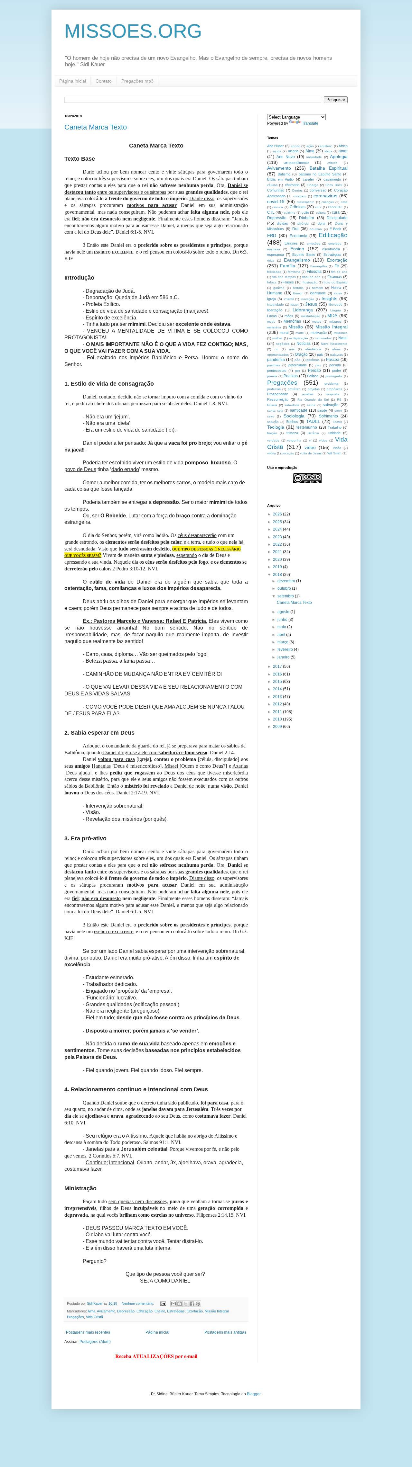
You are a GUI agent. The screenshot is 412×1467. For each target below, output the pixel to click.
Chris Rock (333, 185)
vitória (271, 453)
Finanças (334, 277)
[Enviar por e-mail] (173, 1304)
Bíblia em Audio (280, 179)
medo (271, 321)
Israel (294, 304)
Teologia (275, 427)
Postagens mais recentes (88, 1332)
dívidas (282, 223)
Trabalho (335, 427)
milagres (335, 321)
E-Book (335, 229)
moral (284, 333)
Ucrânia (313, 433)
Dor (295, 229)
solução (273, 422)
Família (287, 265)
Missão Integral (217, 1311)
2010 (278, 719)
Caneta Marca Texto (95, 127)
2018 (278, 574)
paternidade (297, 365)
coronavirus (325, 195)
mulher (277, 338)
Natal (343, 338)
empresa (273, 249)
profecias (274, 389)
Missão (295, 326)
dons (321, 223)
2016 (278, 674)
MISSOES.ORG (133, 31)
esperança (275, 254)
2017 (278, 666)
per (297, 370)
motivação (319, 333)
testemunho (306, 427)
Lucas (272, 316)
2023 (278, 537)
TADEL (313, 421)
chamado (292, 185)
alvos (328, 151)
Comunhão (275, 190)
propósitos (334, 389)
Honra (336, 288)
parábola (313, 360)
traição (272, 433)
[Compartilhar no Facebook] (192, 1304)
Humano (274, 293)
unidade (334, 433)
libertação (274, 310)
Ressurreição (277, 399)
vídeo (310, 447)
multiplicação (298, 338)
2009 (278, 726)
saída (311, 405)
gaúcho (279, 288)
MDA (332, 315)
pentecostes (276, 370)
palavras (336, 354)
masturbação (310, 316)
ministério (274, 327)
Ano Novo (285, 157)
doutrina (316, 229)
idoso (338, 293)
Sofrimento (328, 416)
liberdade (335, 304)
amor (343, 151)
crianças (328, 202)
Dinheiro (306, 218)
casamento (332, 179)
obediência (313, 349)
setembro (286, 596)
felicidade (274, 271)
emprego (335, 243)
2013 (278, 696)
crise (344, 202)
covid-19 (276, 201)
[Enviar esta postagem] (163, 1303)
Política (312, 376)
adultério (326, 146)
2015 (278, 681)
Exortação (195, 1311)
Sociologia (294, 415)
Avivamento (106, 1311)
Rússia (272, 405)
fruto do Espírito (335, 282)
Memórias (292, 321)
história (298, 288)
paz (318, 365)
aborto (295, 146)
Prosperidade (277, 394)
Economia (298, 236)
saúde (322, 410)
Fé (336, 266)
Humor (298, 293)
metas (316, 321)
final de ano (311, 277)
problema (331, 383)
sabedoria (292, 405)
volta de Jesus (311, 453)
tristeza (292, 433)
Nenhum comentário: (138, 1303)
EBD (271, 235)
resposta (332, 394)
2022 (278, 544)
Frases (288, 282)
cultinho (289, 212)
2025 (278, 522)
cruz (318, 207)
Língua (335, 310)
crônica (277, 207)
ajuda (277, 151)
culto (305, 212)
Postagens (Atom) (95, 1341)
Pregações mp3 (137, 81)
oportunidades (278, 354)
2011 (278, 712)
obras (336, 349)
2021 (278, 552)
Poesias (291, 376)
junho (282, 619)
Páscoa (332, 359)
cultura (321, 212)
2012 (278, 704)
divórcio (303, 223)
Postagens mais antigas (225, 1332)
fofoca (271, 282)
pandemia (276, 359)
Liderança (303, 309)
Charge (312, 185)
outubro (284, 588)
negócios (282, 343)
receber (307, 394)
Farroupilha (318, 266)
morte (299, 333)
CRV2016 (335, 207)
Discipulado (337, 218)
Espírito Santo (303, 254)
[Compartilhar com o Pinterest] (198, 1304)
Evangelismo (297, 260)
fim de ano (339, 271)
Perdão (314, 370)
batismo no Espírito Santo (320, 174)
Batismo (284, 174)
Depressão (126, 1311)
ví (310, 440)
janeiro (284, 657)
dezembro (286, 581)
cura (336, 212)
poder (336, 370)
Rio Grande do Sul (313, 399)
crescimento (305, 202)
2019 (278, 567)
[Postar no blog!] (179, 1304)
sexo (270, 416)
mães (289, 316)
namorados (323, 338)
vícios (323, 440)
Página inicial (72, 81)
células (272, 185)
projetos (314, 389)
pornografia (333, 376)
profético (294, 389)
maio (282, 627)
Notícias (303, 343)
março (283, 642)
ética (270, 260)
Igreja (271, 299)
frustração (310, 282)
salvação (331, 405)
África (343, 146)
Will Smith (334, 453)
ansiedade (314, 157)
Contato (104, 81)
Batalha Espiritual (329, 168)
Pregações (75, 1317)
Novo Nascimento (334, 343)
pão (297, 360)
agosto (283, 612)
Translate (310, 123)
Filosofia (314, 271)
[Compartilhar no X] (186, 1304)
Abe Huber (275, 146)
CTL (271, 212)
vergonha (294, 440)
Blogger (253, 1394)
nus (292, 349)
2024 (278, 529)
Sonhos (292, 422)
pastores (273, 365)
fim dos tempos (283, 277)
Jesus (311, 304)
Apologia (339, 156)
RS (339, 399)
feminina (294, 271)
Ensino (159, 1311)
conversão (318, 190)
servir (338, 410)
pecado (335, 365)
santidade (298, 410)
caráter (308, 179)
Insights (329, 298)
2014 (278, 689)
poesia (272, 376)
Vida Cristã (94, 1317)
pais (320, 354)
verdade (273, 440)
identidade (318, 293)
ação (310, 146)
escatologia (331, 249)
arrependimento (296, 163)
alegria (293, 151)
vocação (288, 453)
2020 (278, 559)
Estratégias (176, 1311)
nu (276, 349)
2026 (278, 514)
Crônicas (297, 207)
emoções (313, 243)
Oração (301, 354)
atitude (332, 163)
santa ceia (275, 410)
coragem (299, 196)
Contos (297, 190)
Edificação (144, 1311)
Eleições (291, 243)
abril (281, 634)
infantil (289, 299)
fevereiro (285, 649)
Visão (337, 448)
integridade (275, 304)
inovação (307, 299)
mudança (341, 333)
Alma (91, 1311)
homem (317, 288)
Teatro (337, 422)
